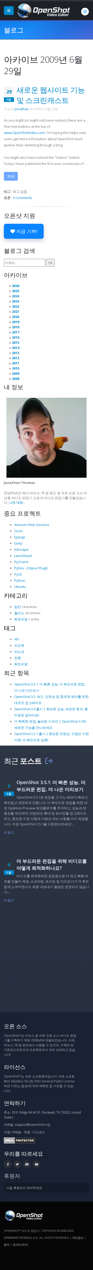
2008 (15, 378)
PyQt (18, 574)
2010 (15, 368)
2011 (15, 363)
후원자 (12, 1175)
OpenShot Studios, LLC (21, 1238)
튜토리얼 (21, 619)
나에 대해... (17, 502)
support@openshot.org (32, 1124)
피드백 (19, 645)
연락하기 (15, 1103)
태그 (10, 628)
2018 (15, 327)
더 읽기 (9, 832)
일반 (17, 606)
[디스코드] (27, 1164)
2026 (15, 285)
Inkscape (21, 549)
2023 (15, 301)
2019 (15, 322)
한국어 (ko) (20, 1245)
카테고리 (16, 595)
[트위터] (17, 1164)
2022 (15, 306)
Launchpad (23, 555)
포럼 (27, 1132)
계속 (10, 176)
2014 (15, 347)
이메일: (17, 1132)
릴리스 (19, 613)
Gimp (18, 543)
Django (19, 537)
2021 (15, 311)
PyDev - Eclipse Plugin (31, 568)
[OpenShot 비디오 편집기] (23, 1215)
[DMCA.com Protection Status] (19, 1140)
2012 (15, 358)
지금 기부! (26, 231)
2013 (15, 352)
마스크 (19, 651)
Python (19, 580)
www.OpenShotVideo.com (24, 132)
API (16, 639)
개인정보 (77, 1238)
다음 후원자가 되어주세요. (24, 1188)
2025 (15, 291)
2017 (15, 332)
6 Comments (22, 197)
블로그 (13, 30)
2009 (15, 373)
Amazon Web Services (31, 524)
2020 (15, 316)
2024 (15, 296)
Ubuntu (20, 586)
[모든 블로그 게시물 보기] (48, 761)
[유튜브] (36, 1164)
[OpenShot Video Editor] (43, 10)
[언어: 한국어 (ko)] (85, 11)
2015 (15, 342)
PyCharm (21, 562)
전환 (17, 658)
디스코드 (39, 1132)
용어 (7, 1245)
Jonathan (22, 109)
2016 (15, 337)
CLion (18, 531)
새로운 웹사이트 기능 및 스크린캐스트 (51, 95)
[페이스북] (8, 1164)
